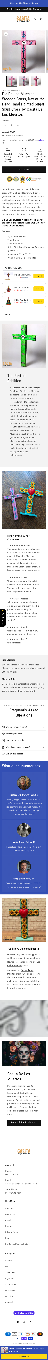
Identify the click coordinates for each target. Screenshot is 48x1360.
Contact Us (10, 1214)
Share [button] (7, 314)
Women (8, 1261)
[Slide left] (3, 82)
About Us (9, 1208)
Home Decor (10, 1290)
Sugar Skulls (10, 1272)
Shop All (9, 1302)
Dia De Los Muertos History (17, 1244)
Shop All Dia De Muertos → (23, 1123)
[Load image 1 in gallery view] (12, 81)
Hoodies (9, 1296)
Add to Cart (24, 1356)
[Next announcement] (43, 3)
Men (7, 1266)
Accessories (10, 1284)
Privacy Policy (11, 1232)
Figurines (9, 1278)
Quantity (5, 120)
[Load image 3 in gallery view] (36, 81)
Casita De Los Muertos (25, 258)
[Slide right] (45, 82)
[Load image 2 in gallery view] (24, 81)
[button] (5, 19)
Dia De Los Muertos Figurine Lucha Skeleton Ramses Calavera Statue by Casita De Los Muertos (23, 275)
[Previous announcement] (5, 3)
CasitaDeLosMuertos (27, 1343)
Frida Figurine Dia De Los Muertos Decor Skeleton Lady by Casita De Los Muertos (23, 300)
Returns (8, 1226)
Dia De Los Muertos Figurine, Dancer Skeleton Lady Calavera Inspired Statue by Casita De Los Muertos (23, 287)
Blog (7, 1238)
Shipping (5, 135)
